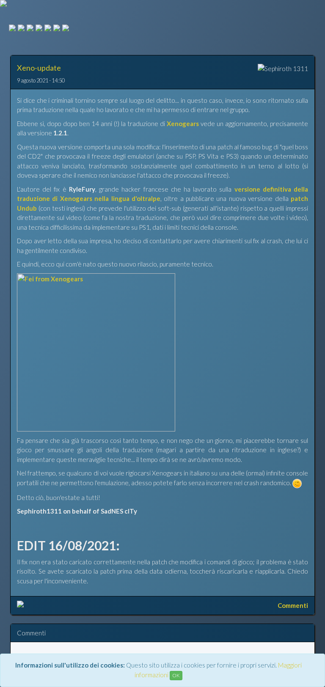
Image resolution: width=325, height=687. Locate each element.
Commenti (293, 605)
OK (176, 675)
